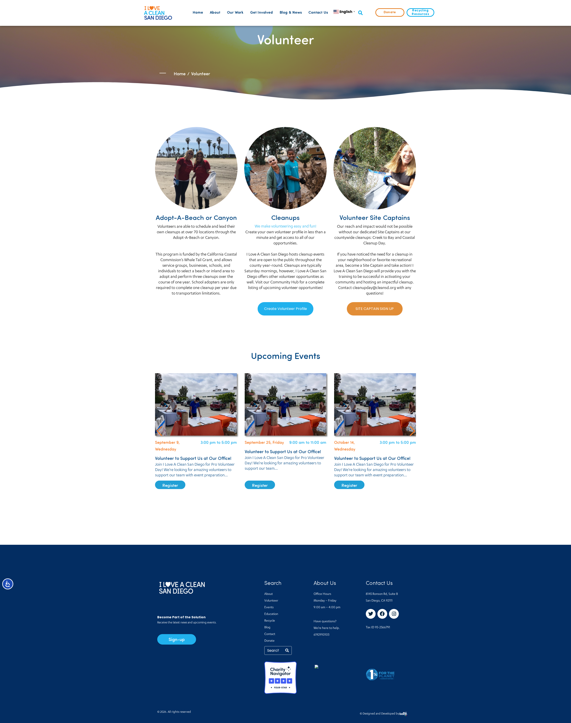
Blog (267, 627)
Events (269, 607)
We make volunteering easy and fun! (285, 226)
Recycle (269, 621)
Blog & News (291, 12)
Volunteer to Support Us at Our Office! (193, 451)
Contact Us (318, 12)
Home (198, 12)
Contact (269, 634)
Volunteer (271, 601)
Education (271, 614)
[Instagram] (394, 614)
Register (170, 485)
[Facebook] (382, 614)
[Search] (287, 650)
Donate (269, 641)
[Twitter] (371, 614)
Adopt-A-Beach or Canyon (195, 238)
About (215, 12)
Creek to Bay (383, 238)
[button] (360, 13)
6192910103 (321, 635)
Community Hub (284, 282)
